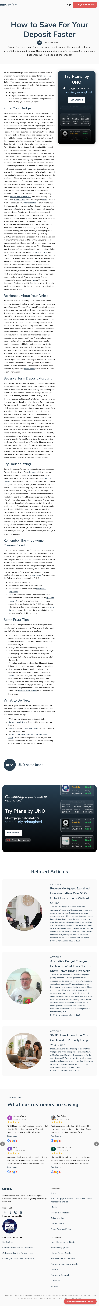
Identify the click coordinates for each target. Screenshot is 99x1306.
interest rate (41, 252)
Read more (12, 1136)
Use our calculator (16, 722)
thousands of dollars (27, 691)
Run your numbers (85, 4)
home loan (46, 76)
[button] (20, 4)
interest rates (29, 203)
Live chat (12, 728)
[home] (8, 4)
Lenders (12, 675)
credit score (29, 368)
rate (34, 280)
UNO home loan (30, 728)
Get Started (19, 200)
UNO (29, 196)
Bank (44, 200)
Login (68, 4)
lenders (32, 472)
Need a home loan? (18, 196)
